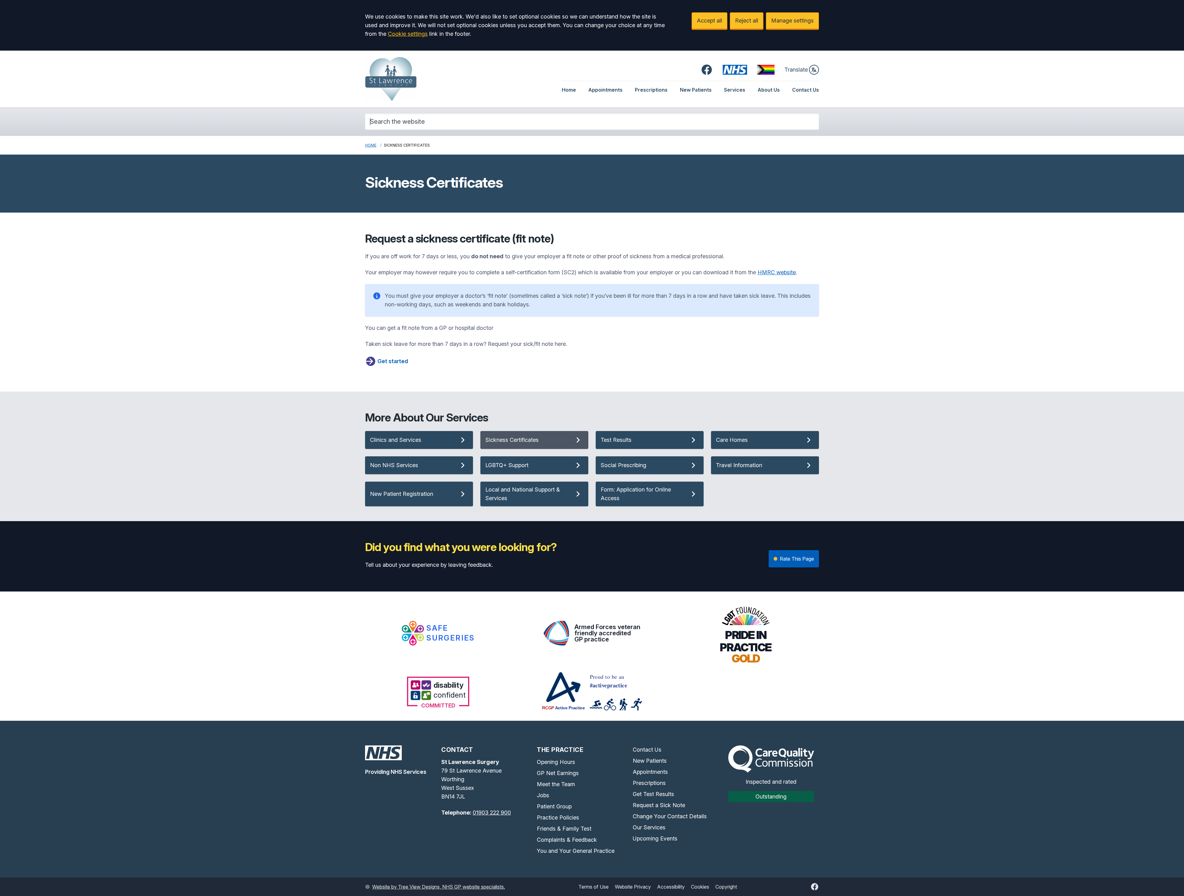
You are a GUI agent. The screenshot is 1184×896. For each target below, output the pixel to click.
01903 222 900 (492, 812)
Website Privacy (633, 887)
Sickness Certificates (512, 440)
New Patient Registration (401, 494)
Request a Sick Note (659, 805)
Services (734, 90)
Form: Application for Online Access (636, 493)
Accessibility (671, 887)
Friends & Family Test (564, 828)
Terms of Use (593, 887)
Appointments (605, 90)
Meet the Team (556, 784)
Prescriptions (651, 90)
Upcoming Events (655, 838)
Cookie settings (408, 34)
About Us (769, 90)
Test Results (616, 440)
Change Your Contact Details (670, 816)
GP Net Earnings (558, 773)
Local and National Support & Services (522, 493)
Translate (796, 69)
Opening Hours (556, 762)
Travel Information (739, 465)
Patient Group (554, 806)
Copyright (726, 887)
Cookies (700, 887)
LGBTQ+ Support (506, 465)
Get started (392, 361)
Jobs (543, 795)
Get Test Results (653, 794)
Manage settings (792, 20)
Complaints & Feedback (567, 839)
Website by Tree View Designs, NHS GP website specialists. (438, 887)
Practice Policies (558, 817)
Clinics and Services (395, 440)
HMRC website (777, 272)
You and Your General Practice (576, 851)
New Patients (696, 90)
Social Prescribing (623, 465)
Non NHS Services (394, 465)
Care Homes (732, 440)
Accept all (709, 20)
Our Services (649, 827)
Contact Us (805, 90)
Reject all (746, 20)
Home (569, 90)
